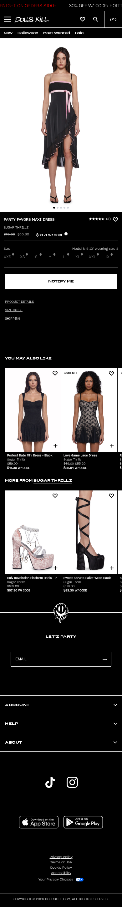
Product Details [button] (19, 301)
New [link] (8, 33)
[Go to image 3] (61, 208)
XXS (7, 257)
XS (22, 257)
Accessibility (61, 873)
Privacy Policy (61, 857)
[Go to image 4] (64, 208)
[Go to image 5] (68, 208)
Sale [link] (79, 33)
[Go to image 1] (54, 208)
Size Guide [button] (14, 310)
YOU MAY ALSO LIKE (28, 358)
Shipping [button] (12, 318)
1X (107, 257)
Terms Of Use (61, 862)
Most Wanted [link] (56, 33)
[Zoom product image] (61, 125)
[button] (7, 19)
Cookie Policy (61, 867)
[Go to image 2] (57, 208)
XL (77, 257)
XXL (92, 257)
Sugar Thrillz (16, 227)
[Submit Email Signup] (104, 659)
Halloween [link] (28, 33)
